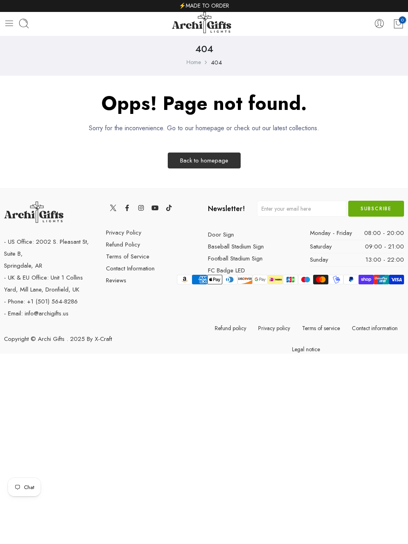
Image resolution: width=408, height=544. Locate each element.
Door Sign (221, 234)
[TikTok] (169, 208)
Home (193, 62)
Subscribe (376, 208)
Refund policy (230, 328)
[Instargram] (141, 208)
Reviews (116, 280)
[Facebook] (127, 208)
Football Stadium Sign (235, 258)
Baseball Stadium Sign (236, 246)
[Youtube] (155, 208)
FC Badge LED (226, 270)
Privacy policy (274, 328)
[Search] (23, 24)
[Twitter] (113, 208)
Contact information (375, 328)
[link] (379, 24)
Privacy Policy (123, 232)
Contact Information (130, 268)
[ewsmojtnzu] (201, 24)
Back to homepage (204, 160)
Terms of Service (127, 256)
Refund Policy (123, 244)
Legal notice (306, 349)
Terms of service (321, 328)
